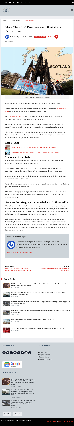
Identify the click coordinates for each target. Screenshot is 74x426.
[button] (72, 10)
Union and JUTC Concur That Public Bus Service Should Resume (33, 147)
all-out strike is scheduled (16, 116)
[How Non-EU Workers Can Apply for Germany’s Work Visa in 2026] (6, 321)
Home (5, 20)
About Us (17, 414)
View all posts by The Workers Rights (19, 252)
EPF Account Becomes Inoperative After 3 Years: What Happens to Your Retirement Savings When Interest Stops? (38, 284)
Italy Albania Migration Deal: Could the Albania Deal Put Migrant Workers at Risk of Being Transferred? (40, 311)
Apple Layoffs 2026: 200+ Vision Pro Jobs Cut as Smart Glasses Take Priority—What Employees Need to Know (38, 293)
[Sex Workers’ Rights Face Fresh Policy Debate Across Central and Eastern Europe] (6, 330)
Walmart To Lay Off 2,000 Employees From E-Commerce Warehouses (35, 153)
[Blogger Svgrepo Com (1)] (29, 2)
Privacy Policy (52, 421)
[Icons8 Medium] (15, 352)
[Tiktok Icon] (14, 2)
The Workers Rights (15, 36)
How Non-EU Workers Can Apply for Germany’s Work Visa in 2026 (32, 319)
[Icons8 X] (17, 2)
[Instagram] (2, 2)
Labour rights (16, 20)
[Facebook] (10, 2)
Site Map (7, 414)
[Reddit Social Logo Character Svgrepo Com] (21, 2)
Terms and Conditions (65, 421)
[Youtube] (6, 2)
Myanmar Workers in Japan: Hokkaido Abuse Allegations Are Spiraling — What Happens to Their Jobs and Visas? (40, 302)
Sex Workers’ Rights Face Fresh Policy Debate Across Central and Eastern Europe (38, 328)
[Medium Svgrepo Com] (25, 2)
